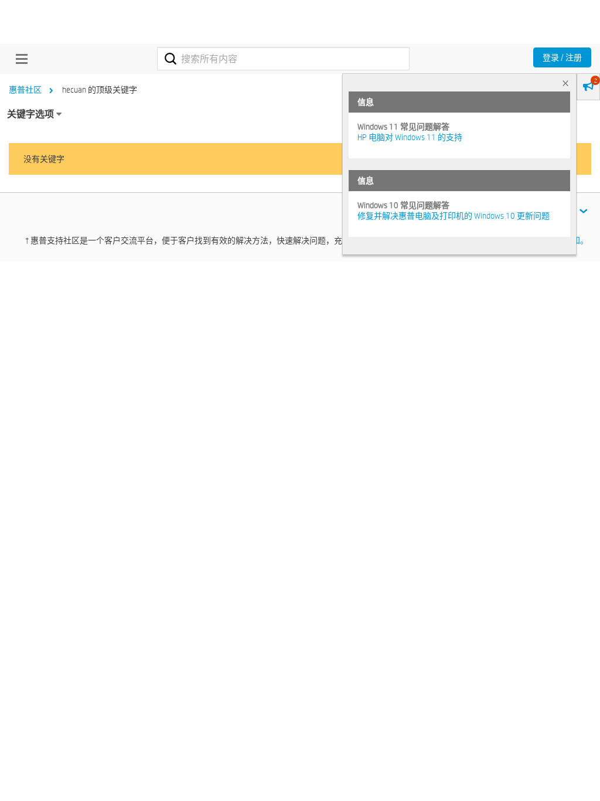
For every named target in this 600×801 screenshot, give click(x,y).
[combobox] (283, 58)
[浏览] (19, 58)
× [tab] (565, 83)
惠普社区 (25, 89)
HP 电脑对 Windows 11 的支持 (409, 137)
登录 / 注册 (562, 57)
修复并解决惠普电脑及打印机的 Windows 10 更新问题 (453, 216)
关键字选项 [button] (30, 114)
